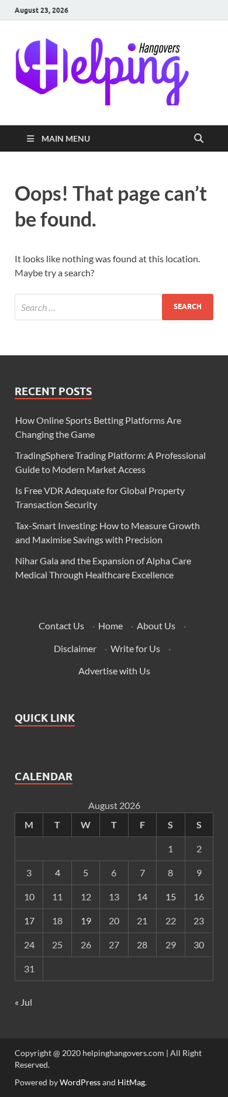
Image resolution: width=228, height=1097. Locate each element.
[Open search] (199, 138)
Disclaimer (75, 648)
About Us (156, 625)
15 (170, 896)
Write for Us (135, 648)
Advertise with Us (114, 670)
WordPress (80, 1082)
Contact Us (61, 625)
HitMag (131, 1082)
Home (110, 625)
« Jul (23, 1001)
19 (86, 920)
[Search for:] (114, 307)
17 (29, 920)
